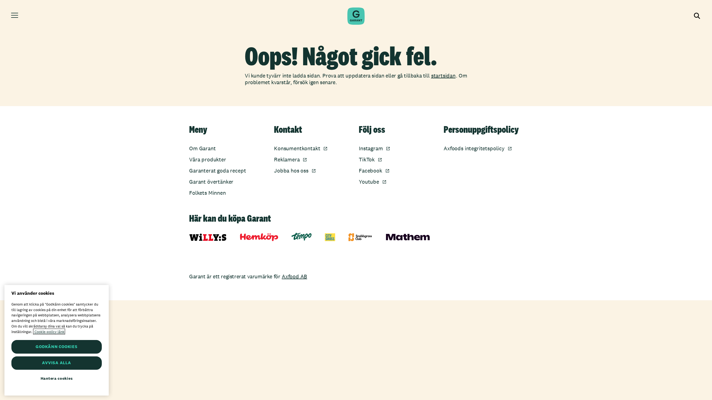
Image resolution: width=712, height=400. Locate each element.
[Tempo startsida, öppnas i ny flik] (301, 237)
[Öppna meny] (15, 16)
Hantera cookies (57, 378)
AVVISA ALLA (56, 363)
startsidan (443, 75)
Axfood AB (294, 276)
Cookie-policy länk (49, 331)
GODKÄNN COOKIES (56, 346)
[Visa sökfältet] (696, 16)
